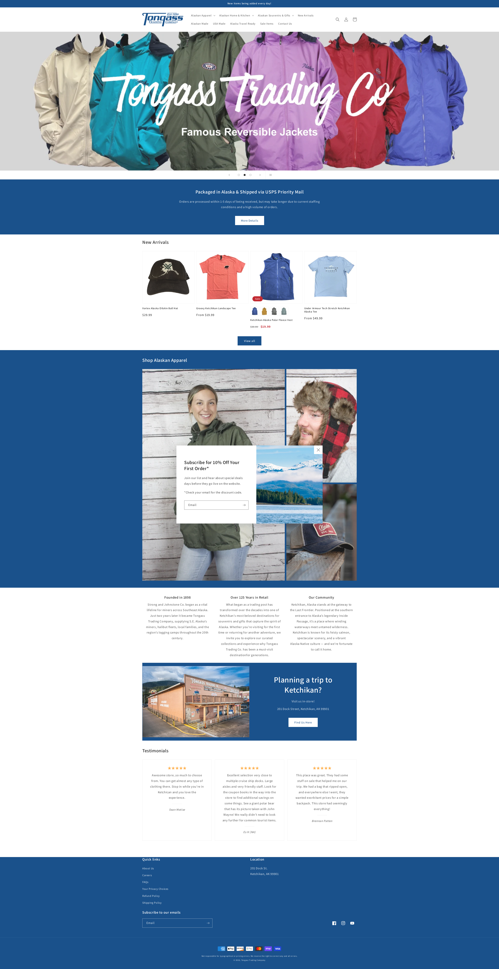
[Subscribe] (244, 505)
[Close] (318, 449)
